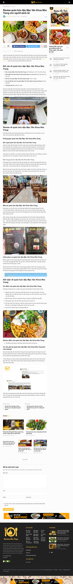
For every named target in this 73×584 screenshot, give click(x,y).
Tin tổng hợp (43, 535)
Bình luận (6, 473)
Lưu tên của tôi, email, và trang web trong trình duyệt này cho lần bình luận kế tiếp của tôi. (24, 504)
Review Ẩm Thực (6, 6)
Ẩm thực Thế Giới (28, 531)
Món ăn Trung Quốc (29, 542)
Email (5, 497)
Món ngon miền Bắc (36, 531)
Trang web (28, 497)
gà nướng (28, 562)
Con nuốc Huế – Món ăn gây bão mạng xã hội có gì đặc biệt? (60, 64)
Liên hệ (28, 552)
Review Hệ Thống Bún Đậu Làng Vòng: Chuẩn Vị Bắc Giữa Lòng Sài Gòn (13, 432)
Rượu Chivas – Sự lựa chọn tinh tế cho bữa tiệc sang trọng (63, 546)
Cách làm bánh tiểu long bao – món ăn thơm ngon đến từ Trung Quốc (61, 71)
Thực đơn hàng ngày (36, 542)
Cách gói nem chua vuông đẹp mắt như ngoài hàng (36, 432)
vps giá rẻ (5, 557)
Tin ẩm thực (13, 6)
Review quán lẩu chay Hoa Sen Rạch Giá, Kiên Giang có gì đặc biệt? (40, 449)
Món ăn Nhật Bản (28, 538)
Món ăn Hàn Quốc (29, 535)
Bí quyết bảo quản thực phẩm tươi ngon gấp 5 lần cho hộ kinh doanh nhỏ (9, 443)
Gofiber (7, 571)
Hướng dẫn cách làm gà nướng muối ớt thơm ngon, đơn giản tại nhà (56, 49)
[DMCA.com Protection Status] (6, 561)
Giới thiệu (28, 550)
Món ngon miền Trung (36, 538)
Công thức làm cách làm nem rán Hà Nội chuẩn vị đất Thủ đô (61, 58)
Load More (25, 459)
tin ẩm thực (11, 276)
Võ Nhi (8, 16)
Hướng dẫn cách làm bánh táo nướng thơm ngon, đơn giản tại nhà (61, 77)
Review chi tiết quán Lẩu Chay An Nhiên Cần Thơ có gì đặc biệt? (24, 449)
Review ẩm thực (66, 569)
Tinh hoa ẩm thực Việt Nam (43, 539)
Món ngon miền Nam (36, 535)
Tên (4, 490)
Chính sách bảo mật (31, 555)
